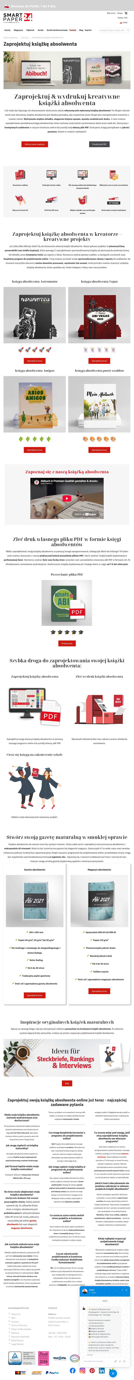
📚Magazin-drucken (96, 1329)
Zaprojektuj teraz (34, 361)
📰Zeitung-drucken (95, 1323)
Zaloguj (119, 13)
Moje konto (111, 13)
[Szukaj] (128, 30)
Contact (15, 1321)
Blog (67, 1083)
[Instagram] (82, 1367)
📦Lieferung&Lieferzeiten (98, 1337)
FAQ (13, 1318)
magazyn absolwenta (21, 1228)
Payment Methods (20, 1336)
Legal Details (17, 1344)
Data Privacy (17, 1340)
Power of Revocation (21, 1329)
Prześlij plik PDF (99, 144)
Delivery (15, 1333)
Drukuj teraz (67, 643)
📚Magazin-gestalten (96, 1331)
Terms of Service (19, 1325)
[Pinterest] (92, 1367)
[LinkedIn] (101, 1367)
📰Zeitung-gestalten (96, 1326)
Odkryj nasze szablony (35, 144)
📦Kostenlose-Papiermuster (99, 1334)
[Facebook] (72, 1367)
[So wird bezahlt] (37, 1367)
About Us (15, 1314)
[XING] (111, 1367)
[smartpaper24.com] (18, 18)
